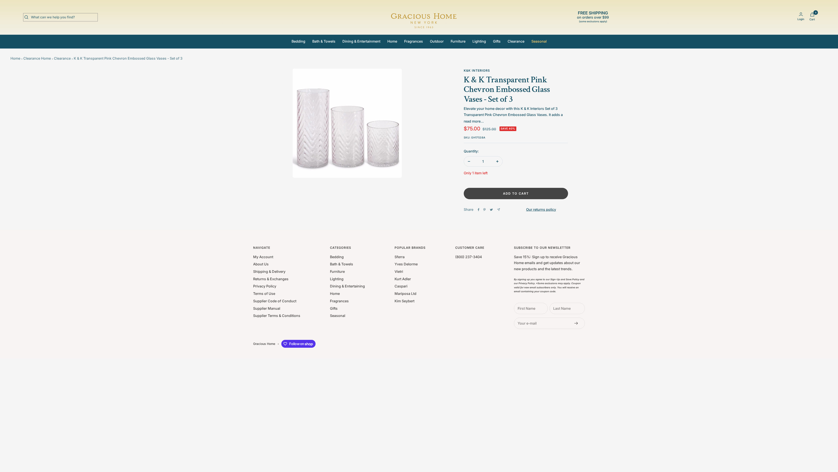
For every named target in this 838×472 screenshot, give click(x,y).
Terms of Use (264, 293)
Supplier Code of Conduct (274, 301)
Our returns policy (541, 209)
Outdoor (437, 41)
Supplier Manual (266, 308)
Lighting (479, 41)
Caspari (401, 286)
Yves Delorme (406, 264)
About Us (261, 264)
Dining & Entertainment (361, 41)
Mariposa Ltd (405, 293)
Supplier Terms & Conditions (276, 315)
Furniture (458, 41)
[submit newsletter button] (577, 323)
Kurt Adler (403, 279)
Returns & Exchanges (270, 279)
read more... (474, 121)
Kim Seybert (404, 301)
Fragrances (413, 41)
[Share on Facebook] (478, 209)
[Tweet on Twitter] (491, 209)
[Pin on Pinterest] (484, 209)
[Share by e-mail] (498, 209)
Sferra (400, 257)
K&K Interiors (477, 70)
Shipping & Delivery (269, 271)
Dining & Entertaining (347, 286)
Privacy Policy (264, 286)
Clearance (516, 41)
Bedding (298, 41)
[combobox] (63, 17)
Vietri (399, 271)
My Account (263, 257)
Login (800, 19)
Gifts (497, 41)
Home (392, 41)
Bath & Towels (323, 41)
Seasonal (539, 41)
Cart (812, 19)
